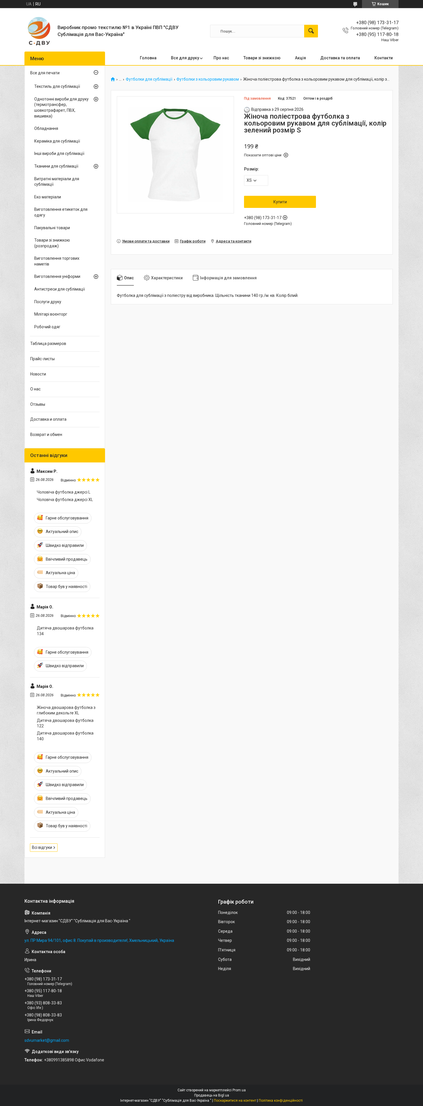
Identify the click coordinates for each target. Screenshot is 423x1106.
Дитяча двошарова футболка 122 (65, 723)
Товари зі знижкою (262, 58)
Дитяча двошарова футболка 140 (65, 736)
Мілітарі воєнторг (50, 314)
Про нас (221, 58)
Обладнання (46, 128)
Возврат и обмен (46, 434)
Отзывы (37, 404)
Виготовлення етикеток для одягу (60, 212)
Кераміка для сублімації (57, 141)
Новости (38, 374)
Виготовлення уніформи (57, 276)
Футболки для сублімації (149, 79)
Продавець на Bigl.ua (211, 1095)
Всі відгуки (42, 847)
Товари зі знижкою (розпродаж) (52, 243)
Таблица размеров (48, 343)
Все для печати (45, 73)
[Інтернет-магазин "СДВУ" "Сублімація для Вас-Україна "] (38, 31)
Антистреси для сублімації (59, 289)
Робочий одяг (47, 327)
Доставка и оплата (48, 419)
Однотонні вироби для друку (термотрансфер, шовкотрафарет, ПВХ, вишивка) (61, 107)
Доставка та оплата (340, 58)
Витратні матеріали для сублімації (56, 182)
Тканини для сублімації (56, 166)
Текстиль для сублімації (57, 86)
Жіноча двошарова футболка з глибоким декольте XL (66, 710)
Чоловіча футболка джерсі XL (65, 499)
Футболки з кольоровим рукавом (207, 79)
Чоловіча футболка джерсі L (63, 492)
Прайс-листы (42, 358)
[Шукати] (311, 31)
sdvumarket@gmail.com (46, 1040)
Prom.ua (239, 1090)
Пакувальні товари (52, 227)
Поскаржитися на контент (235, 1101)
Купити (280, 202)
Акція (300, 58)
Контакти (383, 58)
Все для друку (185, 58)
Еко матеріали (47, 197)
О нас (35, 389)
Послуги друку (47, 301)
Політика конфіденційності (281, 1101)
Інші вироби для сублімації (59, 153)
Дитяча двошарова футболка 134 (65, 631)
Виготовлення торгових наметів (56, 261)
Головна (148, 58)
